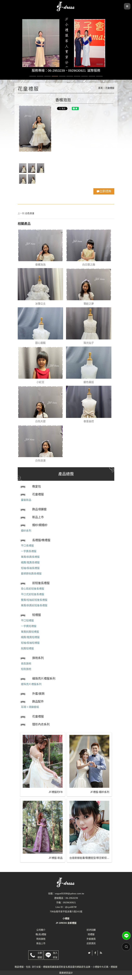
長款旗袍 (26, 663)
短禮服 (36, 615)
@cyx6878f (70, 907)
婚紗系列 (26, 530)
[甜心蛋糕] (40, 323)
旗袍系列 (38, 658)
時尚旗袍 (40, 939)
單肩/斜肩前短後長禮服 (34, 605)
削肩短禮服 (27, 648)
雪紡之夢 (89, 303)
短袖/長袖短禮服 (30, 642)
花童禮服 (38, 494)
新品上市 (38, 517)
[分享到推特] (89, 953)
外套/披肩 (38, 693)
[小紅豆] (40, 363)
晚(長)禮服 (41, 934)
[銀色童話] (88, 363)
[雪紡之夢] (88, 284)
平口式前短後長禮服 (32, 594)
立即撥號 (40, 955)
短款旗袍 (26, 669)
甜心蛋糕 (40, 343)
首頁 (100, 88)
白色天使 (40, 421)
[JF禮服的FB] (43, 761)
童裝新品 (26, 500)
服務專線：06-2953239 (48, 70)
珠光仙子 (89, 343)
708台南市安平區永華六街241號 (66, 911)
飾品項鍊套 (39, 509)
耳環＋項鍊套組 (30, 707)
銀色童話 (89, 382)
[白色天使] (40, 402)
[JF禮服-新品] (43, 827)
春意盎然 (89, 421)
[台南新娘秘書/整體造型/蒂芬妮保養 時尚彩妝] (89, 827)
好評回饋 (91, 930)
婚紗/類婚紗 (39, 525)
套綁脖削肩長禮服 (31, 573)
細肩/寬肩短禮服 (30, 637)
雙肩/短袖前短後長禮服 (34, 600)
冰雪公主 (40, 303)
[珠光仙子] (88, 323)
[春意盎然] (88, 402)
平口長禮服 (27, 545)
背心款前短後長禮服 (32, 588)
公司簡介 (40, 930)
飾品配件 (38, 701)
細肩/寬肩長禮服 (30, 562)
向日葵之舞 (88, 264)
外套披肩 (91, 939)
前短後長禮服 (41, 583)
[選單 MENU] (127, 6)
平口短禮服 (27, 620)
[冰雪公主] (40, 284)
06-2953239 (72, 898)
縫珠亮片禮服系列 (43, 678)
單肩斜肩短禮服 (30, 631)
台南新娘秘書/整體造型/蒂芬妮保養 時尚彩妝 (89, 858)
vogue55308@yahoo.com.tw (69, 893)
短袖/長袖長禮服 (30, 568)
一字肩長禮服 (28, 551)
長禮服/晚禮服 (41, 540)
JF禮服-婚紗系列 (99, 792)
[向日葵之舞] (88, 245)
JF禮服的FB (56, 792)
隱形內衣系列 (41, 724)
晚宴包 (36, 486)
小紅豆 (40, 382)
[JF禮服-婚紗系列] (89, 761)
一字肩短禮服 (28, 626)
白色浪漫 (29, 213)
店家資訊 (91, 943)
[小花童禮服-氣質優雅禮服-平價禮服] (66, 6)
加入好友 (55, 955)
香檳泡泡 (40, 264)
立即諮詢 (105, 191)
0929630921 (77, 70)
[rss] (101, 953)
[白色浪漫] (40, 441)
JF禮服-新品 (56, 858)
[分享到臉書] (95, 953)
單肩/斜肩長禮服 (30, 556)
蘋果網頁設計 (66, 972)
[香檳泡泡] (40, 245)
